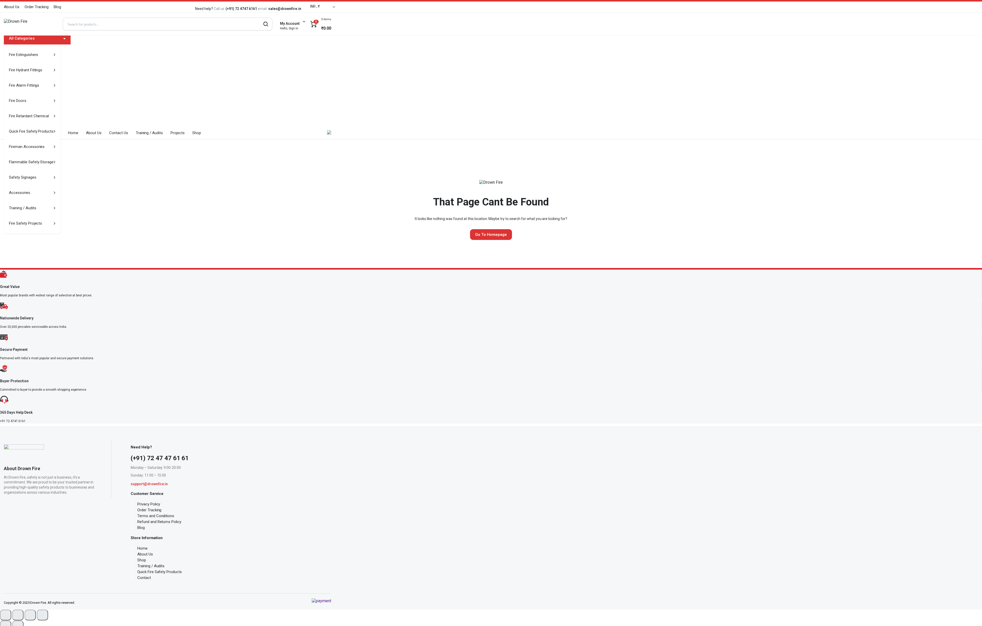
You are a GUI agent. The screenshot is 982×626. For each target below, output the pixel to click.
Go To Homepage (491, 234)
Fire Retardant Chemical (29, 116)
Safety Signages (22, 177)
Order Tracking (37, 7)
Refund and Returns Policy (159, 521)
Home (73, 133)
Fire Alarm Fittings (24, 85)
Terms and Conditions (155, 516)
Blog (57, 7)
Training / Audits (22, 208)
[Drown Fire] (29, 24)
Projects (178, 133)
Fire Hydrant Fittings (25, 70)
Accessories (19, 192)
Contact (144, 577)
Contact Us (118, 133)
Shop (196, 133)
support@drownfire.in (149, 484)
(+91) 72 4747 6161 (219, 9)
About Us (11, 7)
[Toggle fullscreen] (18, 615)
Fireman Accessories (26, 146)
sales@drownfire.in (262, 9)
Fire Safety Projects (25, 223)
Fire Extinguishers (23, 54)
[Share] (30, 615)
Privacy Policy (148, 504)
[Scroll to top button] (970, 614)
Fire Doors (17, 100)
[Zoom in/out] (5, 615)
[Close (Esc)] (42, 615)
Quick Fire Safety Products (31, 131)
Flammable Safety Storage (31, 162)
